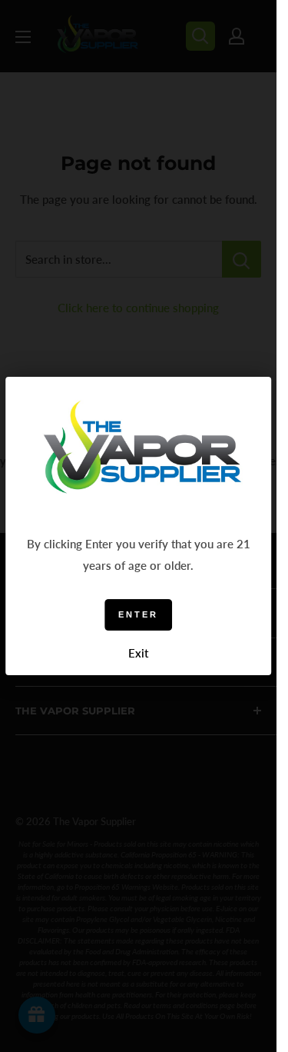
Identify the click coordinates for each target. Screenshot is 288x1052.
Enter (138, 614)
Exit (138, 653)
